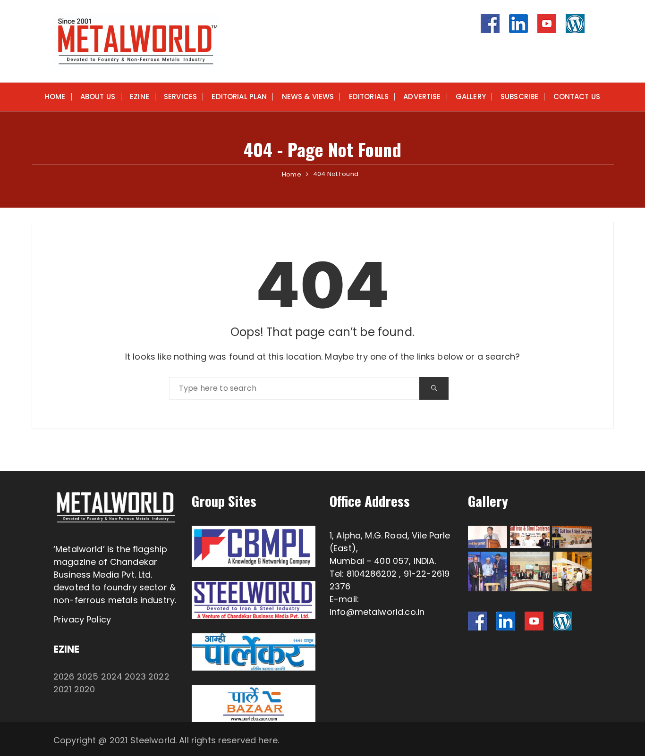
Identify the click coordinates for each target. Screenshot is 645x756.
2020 (84, 689)
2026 (64, 676)
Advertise (422, 96)
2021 (62, 689)
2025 (88, 676)
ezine (139, 96)
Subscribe (519, 96)
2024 (112, 676)
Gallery (471, 96)
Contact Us (577, 96)
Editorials (369, 96)
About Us (97, 96)
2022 (159, 676)
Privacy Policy (82, 619)
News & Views (308, 96)
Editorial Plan (239, 96)
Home (55, 96)
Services (180, 96)
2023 (135, 676)
